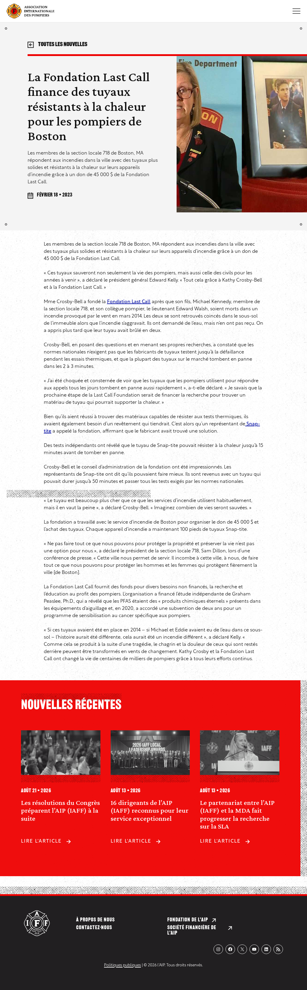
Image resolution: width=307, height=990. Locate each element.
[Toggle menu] (296, 11)
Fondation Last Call (129, 302)
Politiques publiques (122, 965)
